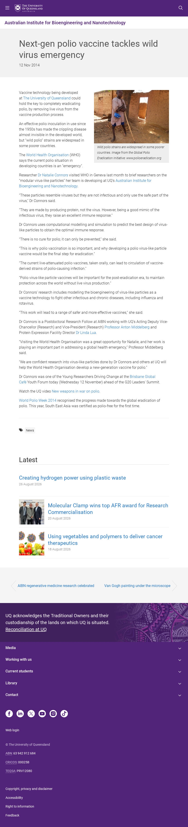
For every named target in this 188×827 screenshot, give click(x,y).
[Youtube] (42, 714)
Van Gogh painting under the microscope (137, 586)
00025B (23, 762)
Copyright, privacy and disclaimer (29, 789)
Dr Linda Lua (86, 332)
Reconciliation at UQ (26, 629)
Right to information (20, 806)
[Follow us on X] (31, 714)
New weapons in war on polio (75, 391)
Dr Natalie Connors (53, 175)
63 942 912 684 (24, 753)
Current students (19, 671)
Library (11, 683)
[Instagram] (53, 714)
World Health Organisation (47, 155)
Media (11, 648)
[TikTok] (64, 714)
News (30, 430)
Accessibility (14, 798)
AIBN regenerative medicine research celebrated (56, 586)
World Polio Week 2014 (37, 400)
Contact (12, 695)
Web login (12, 730)
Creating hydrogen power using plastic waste (72, 478)
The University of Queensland (47, 98)
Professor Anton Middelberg (127, 327)
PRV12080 (24, 771)
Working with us (19, 659)
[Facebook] (9, 714)
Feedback (12, 815)
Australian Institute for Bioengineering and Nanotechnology (65, 22)
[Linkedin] (20, 714)
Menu (7, 8)
